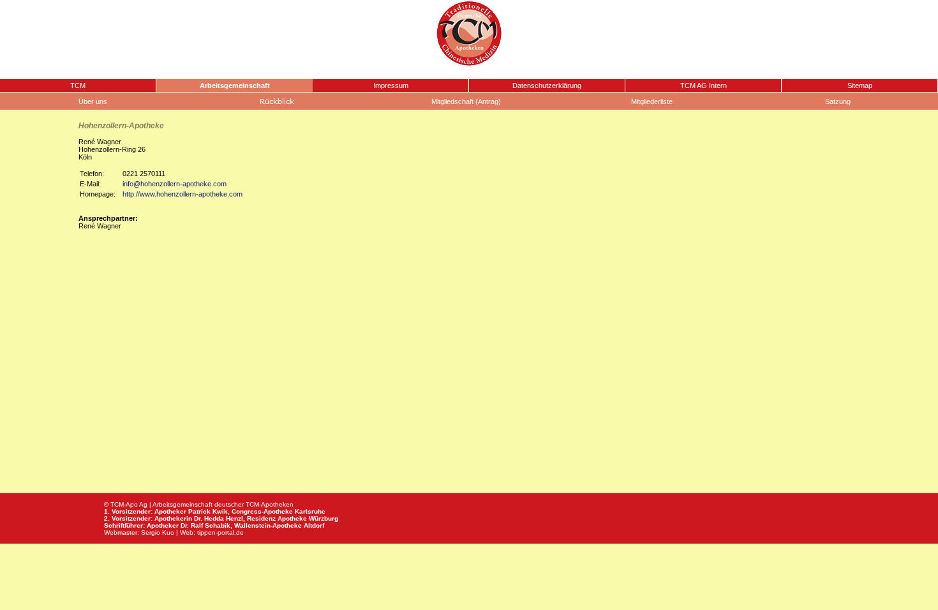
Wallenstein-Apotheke (268, 525)
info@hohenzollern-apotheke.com (175, 184)
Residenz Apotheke (277, 518)
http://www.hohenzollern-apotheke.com (182, 194)
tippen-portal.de (220, 532)
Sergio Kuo (157, 532)
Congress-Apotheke (262, 511)
